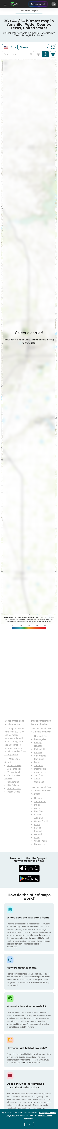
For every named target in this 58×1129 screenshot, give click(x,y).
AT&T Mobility (14, 769)
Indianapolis (40, 769)
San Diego (39, 759)
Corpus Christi (41, 821)
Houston (38, 746)
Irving (37, 837)
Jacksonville (40, 772)
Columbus (39, 782)
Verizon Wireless (15, 772)
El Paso (37, 814)
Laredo (37, 827)
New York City (40, 736)
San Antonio (40, 755)
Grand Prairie (40, 841)
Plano (37, 824)
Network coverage (39, 54)
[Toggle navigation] (4, 4)
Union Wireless (14, 765)
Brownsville (39, 844)
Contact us (26, 1063)
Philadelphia (40, 749)
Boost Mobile (13, 791)
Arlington (38, 818)
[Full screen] (53, 47)
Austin (37, 778)
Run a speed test (38, 4)
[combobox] (10, 47)
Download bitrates (45, 54)
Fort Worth (39, 811)
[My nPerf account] (53, 4)
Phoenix (38, 752)
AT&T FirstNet (14, 788)
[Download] (29, 868)
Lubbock (38, 831)
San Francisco (41, 775)
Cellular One (13, 782)
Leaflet (6, 617)
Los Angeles (40, 739)
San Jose (38, 765)
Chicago (38, 742)
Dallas (37, 762)
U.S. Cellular (13, 785)
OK (29, 1124)
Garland (38, 834)
